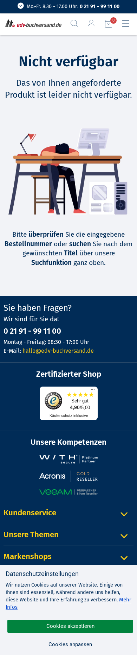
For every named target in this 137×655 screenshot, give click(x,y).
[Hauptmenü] (128, 23)
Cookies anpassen (70, 644)
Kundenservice (30, 512)
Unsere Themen (31, 534)
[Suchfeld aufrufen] (77, 23)
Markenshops (28, 556)
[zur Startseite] (32, 23)
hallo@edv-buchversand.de (58, 350)
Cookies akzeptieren (70, 626)
